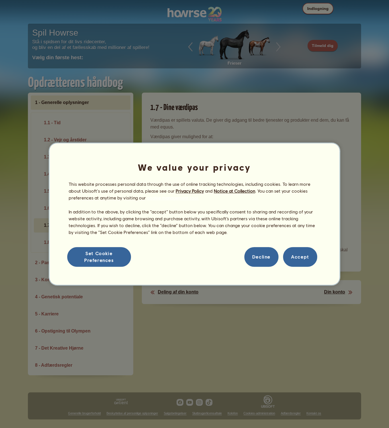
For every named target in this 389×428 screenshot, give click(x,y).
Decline (261, 257)
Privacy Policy (190, 190)
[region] (194, 214)
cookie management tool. (173, 198)
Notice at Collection (234, 190)
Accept (300, 257)
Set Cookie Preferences (99, 256)
